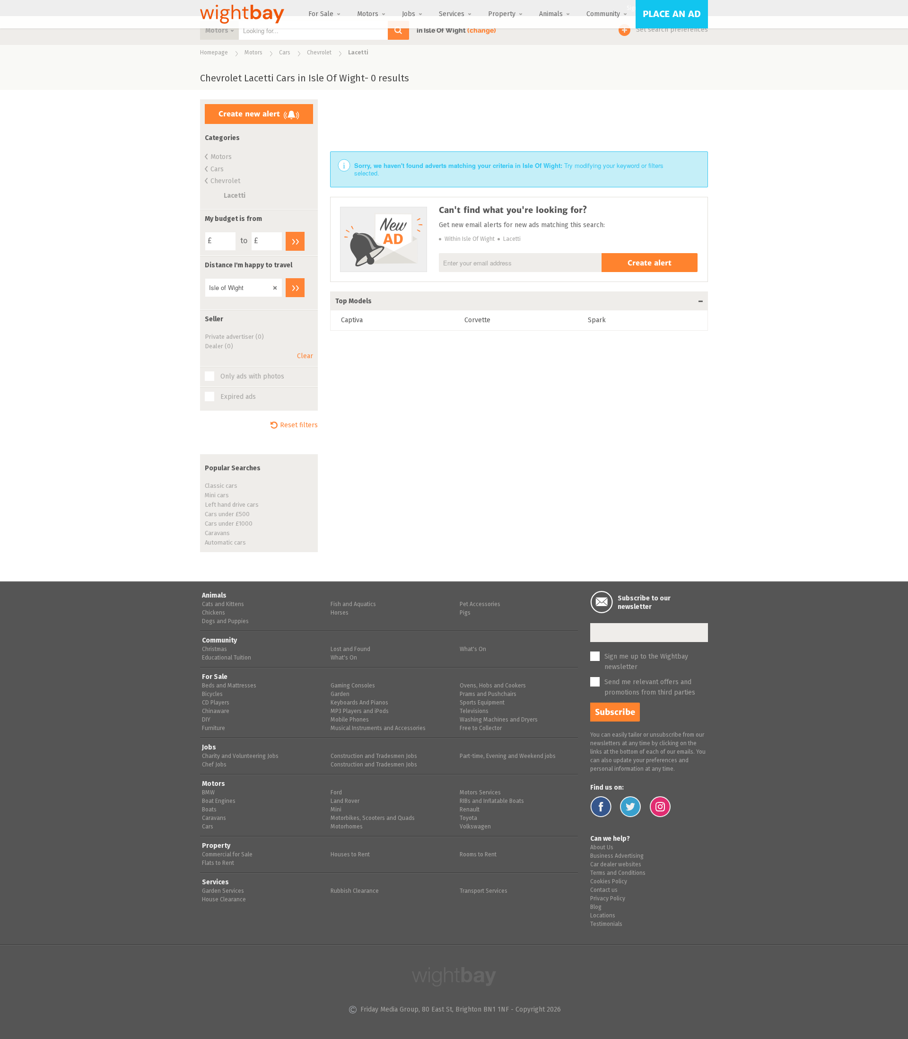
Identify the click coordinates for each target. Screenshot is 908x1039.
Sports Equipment (482, 703)
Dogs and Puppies (225, 622)
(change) (481, 30)
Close (273, 285)
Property (501, 14)
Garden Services (223, 891)
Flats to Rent (218, 863)
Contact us (604, 890)
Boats (209, 810)
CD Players (215, 703)
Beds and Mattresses (229, 686)
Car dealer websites (615, 865)
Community (603, 14)
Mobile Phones (350, 720)
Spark (597, 320)
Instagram (660, 806)
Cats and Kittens (223, 605)
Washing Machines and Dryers (499, 720)
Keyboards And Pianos (359, 703)
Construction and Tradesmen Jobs (374, 756)
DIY (206, 720)
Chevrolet (319, 53)
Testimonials (606, 924)
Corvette (477, 320)
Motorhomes (347, 827)
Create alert (650, 262)
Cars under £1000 (229, 524)
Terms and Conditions (618, 873)
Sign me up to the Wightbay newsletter (646, 661)
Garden (340, 694)
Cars (284, 53)
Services (451, 14)
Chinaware (215, 711)
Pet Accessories (480, 605)
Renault (470, 810)
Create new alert (249, 113)
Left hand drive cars (232, 505)
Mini (336, 810)
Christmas (214, 649)
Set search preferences (672, 29)
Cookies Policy (608, 882)
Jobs (408, 14)
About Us (601, 848)
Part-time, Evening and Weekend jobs (508, 756)
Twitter (630, 806)
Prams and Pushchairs (488, 694)
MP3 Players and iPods (360, 711)
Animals (551, 14)
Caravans (217, 533)
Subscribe (615, 712)
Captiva (352, 320)
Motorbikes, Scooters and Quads (373, 818)
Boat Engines (219, 801)
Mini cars (217, 496)
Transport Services (483, 891)
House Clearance (224, 900)
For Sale (320, 14)
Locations (602, 916)
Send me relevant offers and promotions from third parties (649, 687)
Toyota (468, 818)
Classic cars (221, 486)
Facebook (600, 806)
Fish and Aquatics (353, 605)
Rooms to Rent (478, 855)
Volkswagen (475, 827)
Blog (596, 907)
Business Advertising (617, 856)
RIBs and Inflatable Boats (492, 801)
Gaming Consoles (353, 686)
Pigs (465, 613)
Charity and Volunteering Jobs (240, 756)
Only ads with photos (252, 376)
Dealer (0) (219, 346)
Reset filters (299, 425)
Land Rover (345, 801)
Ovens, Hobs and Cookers (493, 686)
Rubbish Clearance (355, 891)
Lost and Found (350, 649)
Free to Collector (481, 728)
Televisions (474, 711)
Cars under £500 (227, 514)
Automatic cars (225, 543)
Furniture (213, 728)
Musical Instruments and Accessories (378, 728)
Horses (340, 613)
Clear (305, 356)
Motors (367, 14)
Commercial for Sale (227, 855)
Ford (336, 793)
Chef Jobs (214, 765)
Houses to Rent (350, 855)
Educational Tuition (226, 658)
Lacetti (234, 196)
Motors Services (480, 793)
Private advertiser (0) (234, 337)
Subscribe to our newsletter (644, 602)
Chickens (213, 613)
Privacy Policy (607, 899)
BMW (208, 793)
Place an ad (672, 14)
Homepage (214, 53)
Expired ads (238, 397)
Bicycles (212, 694)
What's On (344, 658)
